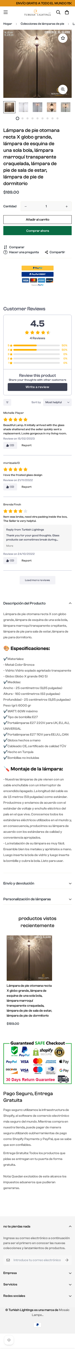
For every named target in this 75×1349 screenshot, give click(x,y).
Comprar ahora (37, 231)
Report (27, 445)
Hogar (7, 24)
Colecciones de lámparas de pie (42, 24)
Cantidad (9, 206)
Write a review (37, 387)
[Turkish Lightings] (37, 12)
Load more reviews (37, 580)
